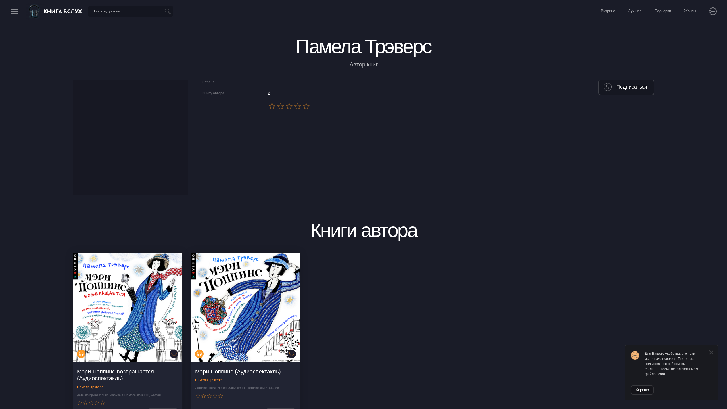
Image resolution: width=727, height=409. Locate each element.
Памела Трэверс (90, 387)
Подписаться (631, 87)
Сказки (156, 395)
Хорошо (642, 390)
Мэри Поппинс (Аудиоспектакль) (238, 371)
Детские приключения (92, 395)
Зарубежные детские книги (129, 395)
